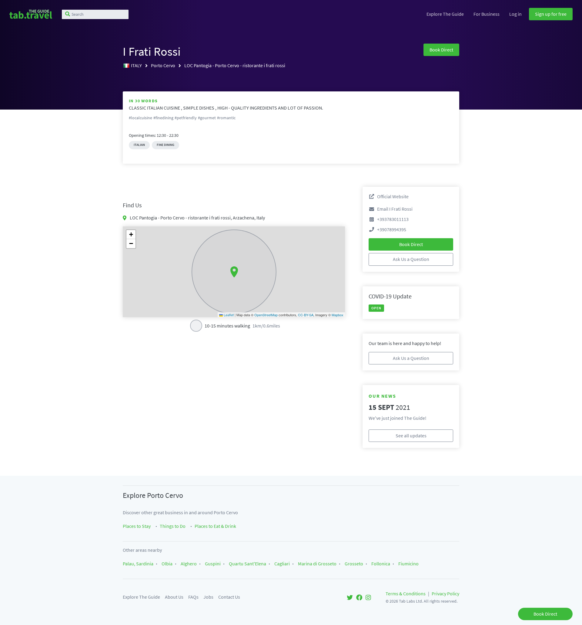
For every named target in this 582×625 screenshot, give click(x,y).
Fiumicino (408, 564)
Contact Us (229, 597)
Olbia (167, 564)
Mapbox (337, 314)
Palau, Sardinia (138, 564)
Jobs (208, 597)
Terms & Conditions (406, 593)
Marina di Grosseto (317, 564)
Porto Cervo (163, 65)
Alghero (189, 564)
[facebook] (359, 597)
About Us (174, 597)
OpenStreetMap (266, 314)
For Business (486, 14)
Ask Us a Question (411, 259)
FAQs (193, 597)
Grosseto (354, 564)
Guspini (213, 564)
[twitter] (350, 597)
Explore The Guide (445, 14)
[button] (234, 272)
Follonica (380, 564)
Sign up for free (551, 14)
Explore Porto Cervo (153, 495)
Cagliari (282, 564)
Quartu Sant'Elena (247, 564)
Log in (515, 14)
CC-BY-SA (305, 314)
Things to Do (173, 526)
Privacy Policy (445, 593)
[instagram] (368, 597)
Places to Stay (137, 526)
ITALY (137, 65)
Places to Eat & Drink (215, 526)
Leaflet (228, 314)
